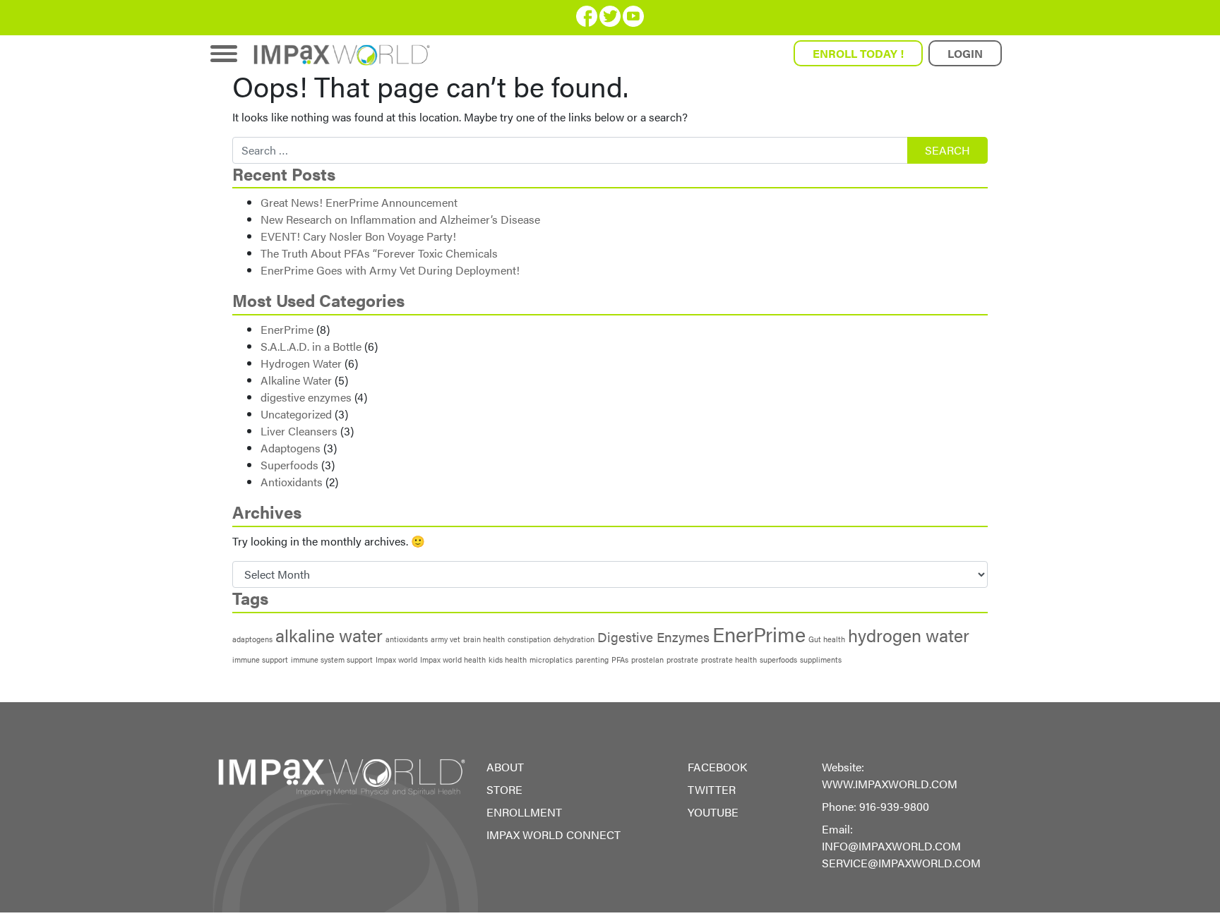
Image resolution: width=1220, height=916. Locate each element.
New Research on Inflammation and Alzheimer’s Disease (400, 219)
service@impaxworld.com (901, 863)
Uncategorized (296, 414)
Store (504, 789)
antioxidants (406, 639)
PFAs (619, 659)
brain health (484, 639)
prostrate (682, 659)
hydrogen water (908, 634)
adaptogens (252, 639)
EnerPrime (287, 329)
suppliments (821, 659)
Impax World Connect (553, 834)
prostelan (647, 659)
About (505, 767)
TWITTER (712, 789)
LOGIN (965, 53)
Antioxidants (292, 482)
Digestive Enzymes (653, 636)
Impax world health (453, 659)
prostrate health (729, 659)
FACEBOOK (717, 767)
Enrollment (524, 812)
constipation (529, 639)
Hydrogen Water (301, 363)
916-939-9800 (894, 806)
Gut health (826, 639)
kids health (508, 659)
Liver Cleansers (299, 431)
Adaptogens (291, 448)
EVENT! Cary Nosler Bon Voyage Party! (358, 236)
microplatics (551, 659)
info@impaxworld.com (891, 846)
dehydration (574, 639)
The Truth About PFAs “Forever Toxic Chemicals (379, 253)
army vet (445, 639)
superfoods (778, 659)
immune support (260, 659)
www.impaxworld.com (889, 784)
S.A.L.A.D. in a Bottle (311, 346)
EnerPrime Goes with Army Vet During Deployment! (390, 270)
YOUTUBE (713, 812)
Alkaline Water (296, 380)
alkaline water (329, 634)
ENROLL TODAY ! (858, 53)
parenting (592, 659)
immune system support (332, 659)
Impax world (396, 659)
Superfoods (289, 465)
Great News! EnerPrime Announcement (359, 202)
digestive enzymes (306, 397)
